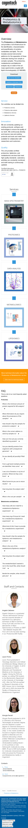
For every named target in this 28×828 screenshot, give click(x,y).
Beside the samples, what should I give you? (13, 575)
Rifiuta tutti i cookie (7, 824)
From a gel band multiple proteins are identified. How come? (13, 465)
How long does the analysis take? (13, 489)
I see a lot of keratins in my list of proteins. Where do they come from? (13, 474)
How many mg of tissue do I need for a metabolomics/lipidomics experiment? (13, 518)
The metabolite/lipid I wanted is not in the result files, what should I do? (13, 566)
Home (3, 790)
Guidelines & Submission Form (14, 82)
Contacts (14, 93)
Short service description (14, 78)
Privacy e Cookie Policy (8, 820)
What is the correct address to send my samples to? (12, 432)
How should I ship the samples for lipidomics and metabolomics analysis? (13, 538)
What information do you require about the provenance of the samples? (13, 416)
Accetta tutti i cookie (7, 826)
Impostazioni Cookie (7, 822)
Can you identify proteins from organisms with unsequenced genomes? (12, 448)
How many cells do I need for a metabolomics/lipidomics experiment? (12, 508)
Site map (21, 815)
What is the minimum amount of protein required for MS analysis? (13, 405)
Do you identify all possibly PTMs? (13, 456)
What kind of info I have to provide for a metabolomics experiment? (13, 527)
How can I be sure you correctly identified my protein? (12, 440)
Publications (18, 86)
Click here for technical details (14, 379)
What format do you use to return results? (13, 482)
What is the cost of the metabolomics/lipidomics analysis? (14, 547)
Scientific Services (12, 790)
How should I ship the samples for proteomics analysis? (13, 425)
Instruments (10, 86)
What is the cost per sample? (12, 497)
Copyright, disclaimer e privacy (9, 815)
